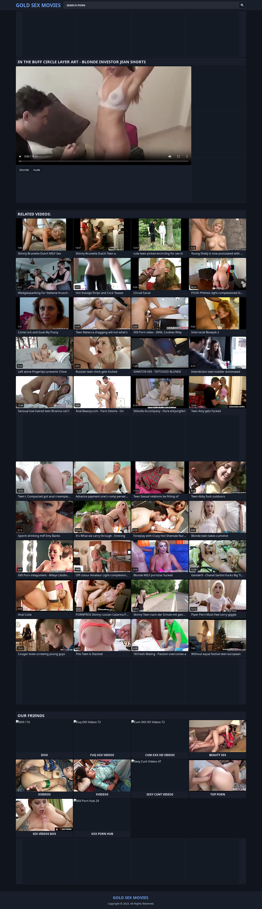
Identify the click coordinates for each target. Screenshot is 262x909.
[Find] (242, 5)
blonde (24, 170)
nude (36, 170)
